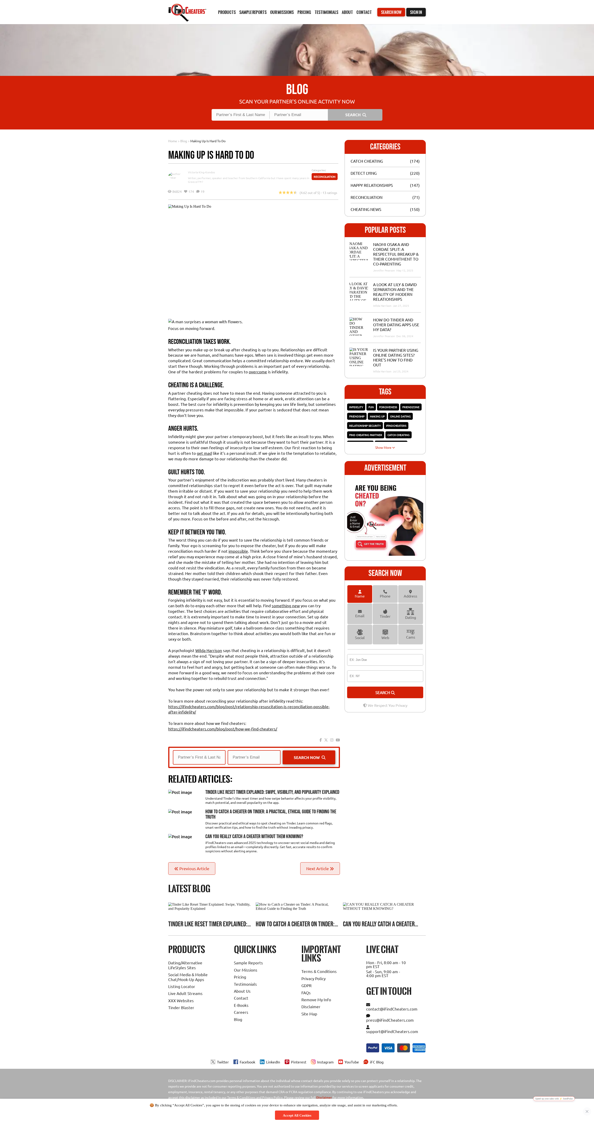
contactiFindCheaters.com (391, 1008)
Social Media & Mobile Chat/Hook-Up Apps (188, 977)
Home (172, 141)
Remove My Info (316, 999)
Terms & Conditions (319, 971)
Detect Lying (364, 173)
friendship (357, 416)
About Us (242, 990)
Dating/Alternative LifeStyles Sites (185, 965)
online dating (400, 416)
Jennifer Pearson (384, 270)
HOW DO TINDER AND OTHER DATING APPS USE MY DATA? (396, 324)
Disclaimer (310, 1006)
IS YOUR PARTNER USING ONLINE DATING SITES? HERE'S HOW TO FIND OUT (395, 357)
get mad (204, 453)
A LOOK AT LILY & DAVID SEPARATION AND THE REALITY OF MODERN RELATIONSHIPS (395, 291)
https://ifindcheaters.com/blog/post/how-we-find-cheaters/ (222, 728)
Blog (183, 141)
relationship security (365, 425)
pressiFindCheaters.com (390, 1019)
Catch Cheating (367, 160)
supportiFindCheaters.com (392, 1031)
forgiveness (388, 407)
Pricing (240, 976)
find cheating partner (365, 435)
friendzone (411, 407)
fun (371, 407)
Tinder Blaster (181, 1007)
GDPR (306, 985)
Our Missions (245, 969)
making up (377, 416)
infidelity (356, 407)
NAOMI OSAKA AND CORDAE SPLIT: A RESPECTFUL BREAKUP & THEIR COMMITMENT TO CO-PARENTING (396, 254)
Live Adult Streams (185, 993)
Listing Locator (181, 986)
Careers (241, 1012)
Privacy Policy (313, 978)
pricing (304, 12)
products (227, 12)
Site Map (309, 1013)
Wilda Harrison (208, 650)
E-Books (241, 1005)
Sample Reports (248, 962)
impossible (238, 551)
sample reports (253, 12)
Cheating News (366, 209)
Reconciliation (325, 176)
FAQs (306, 992)
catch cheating (398, 435)
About (347, 12)
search (383, 692)
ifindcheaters (396, 425)
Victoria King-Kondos (201, 172)
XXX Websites (181, 1000)
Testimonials (326, 12)
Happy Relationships (372, 185)
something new (286, 605)
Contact (364, 12)
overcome (258, 371)
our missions (282, 12)
